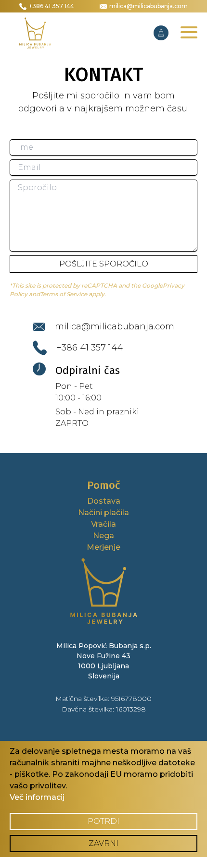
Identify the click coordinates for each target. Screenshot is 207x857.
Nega (103, 535)
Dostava (103, 501)
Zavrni (103, 843)
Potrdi (103, 821)
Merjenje (103, 547)
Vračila (103, 524)
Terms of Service (63, 294)
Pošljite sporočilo (103, 263)
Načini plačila (103, 512)
